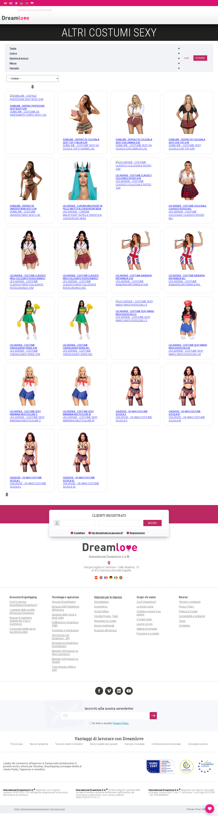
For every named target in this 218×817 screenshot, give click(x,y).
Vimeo (109, 691)
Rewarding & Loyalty (105, 621)
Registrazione (137, 533)
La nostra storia (145, 606)
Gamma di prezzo (19, 58)
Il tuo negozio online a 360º (64, 668)
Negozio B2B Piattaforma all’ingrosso (65, 608)
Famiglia (14, 68)
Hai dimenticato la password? (107, 533)
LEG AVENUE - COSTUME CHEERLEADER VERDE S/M (25, 352)
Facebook (99, 691)
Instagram (89, 691)
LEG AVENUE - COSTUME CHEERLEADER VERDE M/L (78, 352)
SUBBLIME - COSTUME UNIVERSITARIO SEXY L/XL (25, 213)
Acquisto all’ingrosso (105, 630)
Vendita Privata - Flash (106, 616)
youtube (129, 691)
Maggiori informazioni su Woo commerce (65, 652)
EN (101, 577)
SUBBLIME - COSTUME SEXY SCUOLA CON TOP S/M (185, 147)
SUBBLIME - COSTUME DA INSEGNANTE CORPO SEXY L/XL (28, 113)
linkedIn (119, 691)
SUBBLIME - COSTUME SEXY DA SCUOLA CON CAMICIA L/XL (134, 147)
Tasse (182, 621)
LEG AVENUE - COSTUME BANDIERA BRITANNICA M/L (185, 283)
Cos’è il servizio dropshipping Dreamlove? (24, 603)
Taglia (13, 48)
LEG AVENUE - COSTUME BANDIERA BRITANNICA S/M (132, 283)
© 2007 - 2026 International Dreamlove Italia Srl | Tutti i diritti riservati (39, 809)
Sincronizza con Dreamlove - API (61, 636)
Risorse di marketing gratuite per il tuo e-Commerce (21, 621)
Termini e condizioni (189, 601)
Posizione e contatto (148, 633)
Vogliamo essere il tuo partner (149, 613)
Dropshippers (101, 601)
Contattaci (79, 533)
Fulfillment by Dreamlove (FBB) (65, 624)
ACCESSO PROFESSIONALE (185, 3)
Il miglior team (144, 619)
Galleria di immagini (147, 628)
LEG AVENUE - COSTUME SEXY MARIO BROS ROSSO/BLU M (186, 352)
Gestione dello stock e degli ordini (64, 616)
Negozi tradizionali (104, 625)
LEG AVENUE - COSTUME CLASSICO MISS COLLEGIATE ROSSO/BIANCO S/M (28, 278)
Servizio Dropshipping (64, 601)
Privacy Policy (186, 606)
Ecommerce (101, 606)
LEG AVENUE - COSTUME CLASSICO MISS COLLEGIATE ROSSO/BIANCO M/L (81, 278)
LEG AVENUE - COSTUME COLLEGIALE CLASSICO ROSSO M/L (186, 215)
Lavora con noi (145, 624)
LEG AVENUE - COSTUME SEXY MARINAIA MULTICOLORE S (27, 419)
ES (96, 577)
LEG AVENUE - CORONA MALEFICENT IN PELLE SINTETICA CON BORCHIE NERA (82, 215)
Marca (13, 63)
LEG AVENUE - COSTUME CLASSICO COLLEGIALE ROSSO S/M (133, 184)
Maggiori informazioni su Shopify (65, 660)
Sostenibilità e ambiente (192, 616)
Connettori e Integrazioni (65, 630)
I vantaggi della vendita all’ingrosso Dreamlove (22, 611)
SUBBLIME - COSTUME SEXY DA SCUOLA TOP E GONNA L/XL (81, 147)
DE (111, 577)
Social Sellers (101, 611)
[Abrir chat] (209, 808)
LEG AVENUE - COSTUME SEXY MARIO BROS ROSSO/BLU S (133, 319)
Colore (13, 53)
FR (106, 577)
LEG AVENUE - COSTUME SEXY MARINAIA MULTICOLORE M (80, 419)
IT (115, 577)
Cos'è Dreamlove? (146, 601)
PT (120, 577)
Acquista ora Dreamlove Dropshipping (65, 644)
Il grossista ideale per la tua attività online (22, 630)
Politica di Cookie (188, 611)
